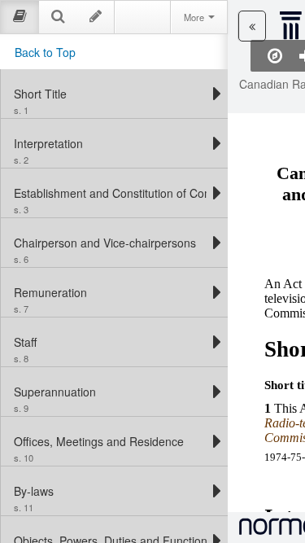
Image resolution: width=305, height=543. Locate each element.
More (195, 17)
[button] (252, 26)
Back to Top (45, 52)
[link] (110, 93)
